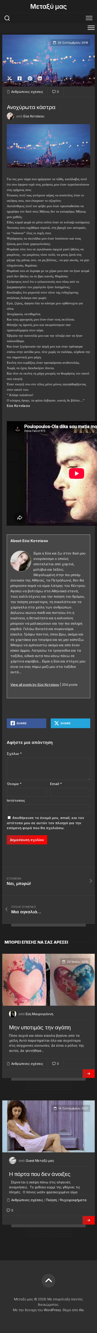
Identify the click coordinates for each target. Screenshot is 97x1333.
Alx (81, 1310)
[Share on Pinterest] (30, 78)
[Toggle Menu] (91, 27)
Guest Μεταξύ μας (40, 1160)
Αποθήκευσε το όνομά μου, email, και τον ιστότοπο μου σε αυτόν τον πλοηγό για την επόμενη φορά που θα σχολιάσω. (45, 823)
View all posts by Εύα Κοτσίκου (34, 684)
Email (56, 784)
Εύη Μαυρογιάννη (39, 1014)
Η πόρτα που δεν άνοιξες (39, 1174)
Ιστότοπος (16, 800)
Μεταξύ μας (48, 6)
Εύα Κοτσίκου (33, 116)
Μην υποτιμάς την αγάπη (40, 1027)
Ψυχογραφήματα (73, 1200)
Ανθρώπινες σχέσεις (27, 92)
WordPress (52, 1310)
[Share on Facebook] (19, 78)
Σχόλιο (14, 754)
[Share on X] (10, 78)
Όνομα (14, 784)
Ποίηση (51, 1200)
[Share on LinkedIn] (40, 78)
